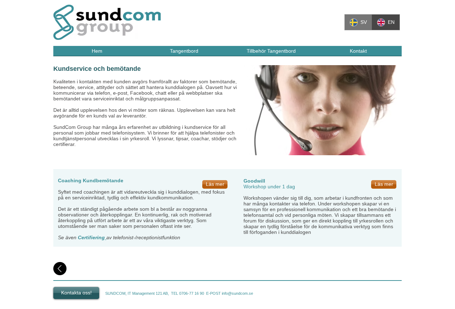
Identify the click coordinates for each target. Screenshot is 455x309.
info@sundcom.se (237, 293)
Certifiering (91, 237)
